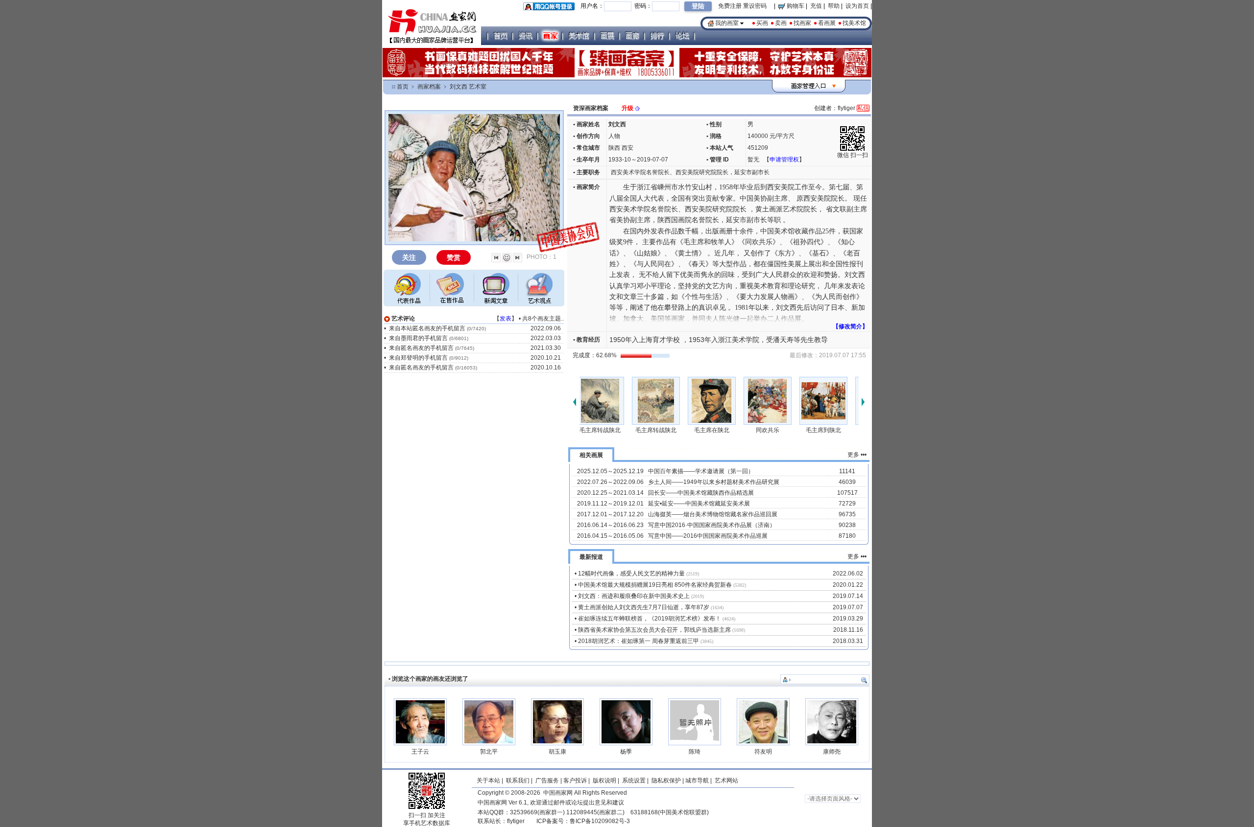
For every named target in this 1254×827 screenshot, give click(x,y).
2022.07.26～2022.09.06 (610, 482)
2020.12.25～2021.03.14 (610, 492)
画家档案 (429, 86)
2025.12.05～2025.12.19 (610, 471)
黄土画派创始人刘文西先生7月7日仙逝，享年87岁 (643, 607)
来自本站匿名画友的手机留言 (427, 328)
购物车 (794, 5)
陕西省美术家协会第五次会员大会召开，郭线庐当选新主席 (654, 629)
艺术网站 (725, 780)
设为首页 (857, 5)
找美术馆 (854, 23)
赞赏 (453, 257)
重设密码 (755, 5)
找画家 (802, 23)
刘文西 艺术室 (468, 86)
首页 (403, 86)
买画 (762, 23)
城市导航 (697, 780)
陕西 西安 (620, 147)
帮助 (834, 5)
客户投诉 (575, 780)
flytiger (516, 821)
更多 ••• (857, 454)
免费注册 (730, 5)
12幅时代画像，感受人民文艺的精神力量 (631, 573)
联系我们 (518, 780)
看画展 (827, 23)
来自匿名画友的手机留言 (421, 348)
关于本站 (488, 780)
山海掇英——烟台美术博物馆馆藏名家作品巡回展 (712, 514)
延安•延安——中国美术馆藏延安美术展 (699, 503)
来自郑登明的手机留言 (418, 357)
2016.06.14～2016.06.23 (610, 525)
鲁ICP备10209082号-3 (600, 821)
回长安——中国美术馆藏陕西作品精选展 (701, 492)
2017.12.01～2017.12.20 (610, 514)
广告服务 (547, 780)
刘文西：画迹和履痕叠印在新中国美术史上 (634, 596)
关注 (409, 257)
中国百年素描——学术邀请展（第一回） (701, 471)
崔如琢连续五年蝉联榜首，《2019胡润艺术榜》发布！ (649, 618)
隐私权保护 (666, 780)
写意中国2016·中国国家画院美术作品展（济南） (711, 525)
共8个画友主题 (541, 318)
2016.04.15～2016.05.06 (610, 535)
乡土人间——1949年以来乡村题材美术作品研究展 (713, 482)
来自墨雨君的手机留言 (418, 338)
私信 (863, 108)
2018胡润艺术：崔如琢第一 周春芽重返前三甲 (638, 641)
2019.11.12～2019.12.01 (610, 503)
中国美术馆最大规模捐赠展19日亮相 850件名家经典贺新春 (655, 584)
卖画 (781, 23)
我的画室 (727, 23)
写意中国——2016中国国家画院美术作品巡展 (708, 535)
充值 (816, 5)
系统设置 (634, 780)
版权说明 (604, 780)
